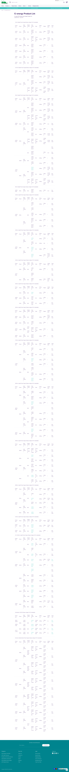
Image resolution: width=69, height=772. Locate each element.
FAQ (19, 762)
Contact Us (20, 755)
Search (19, 756)
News (19, 758)
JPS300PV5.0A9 (32, 531)
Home (3, 5)
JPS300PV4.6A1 (32, 403)
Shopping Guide (36, 5)
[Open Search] (10, 2)
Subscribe (46, 745)
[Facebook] (52, 753)
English (57, 0)
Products (7, 5)
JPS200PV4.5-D (32, 360)
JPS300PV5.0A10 (32, 379)
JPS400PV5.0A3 (32, 565)
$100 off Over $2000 (34, 8)
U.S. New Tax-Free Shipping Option (12, 8)
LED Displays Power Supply (7, 760)
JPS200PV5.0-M (32, 255)
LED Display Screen (5, 762)
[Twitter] (57, 753)
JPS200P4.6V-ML (32, 526)
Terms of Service (38, 758)
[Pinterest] (56, 753)
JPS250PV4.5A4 (32, 430)
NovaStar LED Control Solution (7, 756)
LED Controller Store (9, 769)
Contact (29, 5)
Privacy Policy (37, 753)
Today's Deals (14, 5)
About (24, 5)
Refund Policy (37, 755)
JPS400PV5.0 (32, 570)
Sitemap (19, 760)
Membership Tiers (38, 760)
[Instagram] (54, 753)
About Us (20, 753)
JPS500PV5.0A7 (32, 596)
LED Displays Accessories (6, 758)
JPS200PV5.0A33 (32, 168)
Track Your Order (38, 762)
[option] (12, 8)
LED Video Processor (5, 755)
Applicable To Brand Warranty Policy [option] (56, 8)
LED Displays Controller (6, 753)
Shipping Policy (38, 756)
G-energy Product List (7, 10)
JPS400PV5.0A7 (32, 591)
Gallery (20, 5)
